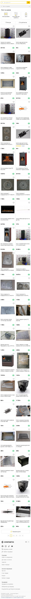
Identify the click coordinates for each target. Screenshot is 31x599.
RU (28, 542)
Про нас (4, 570)
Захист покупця (5, 564)
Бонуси (3, 575)
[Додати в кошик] (13, 47)
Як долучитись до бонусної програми (11, 589)
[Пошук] (28, 2)
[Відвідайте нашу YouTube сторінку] (12, 546)
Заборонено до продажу (8, 586)
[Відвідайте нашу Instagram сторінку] (5, 546)
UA (26, 542)
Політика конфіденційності (7, 594)
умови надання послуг (19, 597)
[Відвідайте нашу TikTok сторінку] (8, 546)
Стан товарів (5, 573)
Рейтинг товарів (6, 578)
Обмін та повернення (7, 557)
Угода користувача (14, 593)
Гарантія (4, 562)
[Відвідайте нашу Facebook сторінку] (2, 546)
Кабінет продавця (8, 551)
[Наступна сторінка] (22, 535)
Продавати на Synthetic (7, 584)
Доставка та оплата (7, 559)
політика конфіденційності (7, 597)
